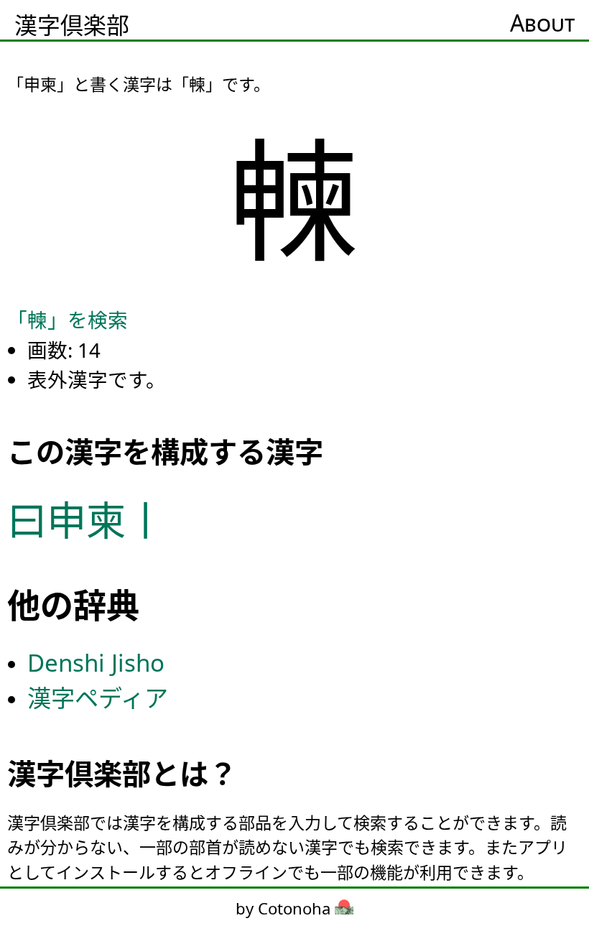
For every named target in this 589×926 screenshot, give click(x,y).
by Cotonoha (285, 908)
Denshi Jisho (95, 663)
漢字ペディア (97, 698)
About (542, 22)
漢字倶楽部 (71, 24)
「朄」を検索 (67, 319)
